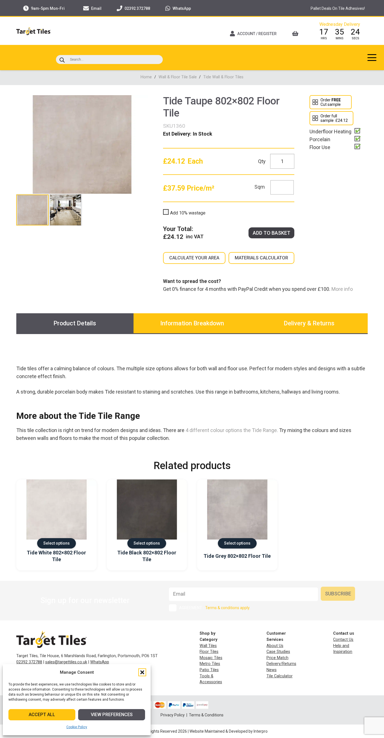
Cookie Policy (76, 727)
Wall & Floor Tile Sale (178, 77)
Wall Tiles (208, 645)
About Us (274, 645)
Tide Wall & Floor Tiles (223, 77)
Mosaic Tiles (211, 657)
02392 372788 (29, 662)
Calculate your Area (194, 258)
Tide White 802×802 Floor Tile (56, 556)
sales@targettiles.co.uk (66, 662)
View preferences (112, 714)
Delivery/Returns (281, 663)
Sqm (259, 187)
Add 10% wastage (187, 213)
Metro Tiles (210, 663)
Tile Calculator (279, 676)
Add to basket (271, 233)
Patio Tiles (209, 670)
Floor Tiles (209, 651)
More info (341, 289)
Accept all (42, 714)
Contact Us (343, 639)
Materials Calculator (261, 258)
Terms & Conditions (206, 715)
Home (146, 77)
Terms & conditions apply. (227, 608)
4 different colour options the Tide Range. (232, 430)
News (271, 670)
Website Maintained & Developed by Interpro (228, 731)
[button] (142, 672)
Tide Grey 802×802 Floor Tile (237, 556)
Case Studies (278, 651)
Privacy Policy (173, 715)
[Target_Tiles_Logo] (33, 31)
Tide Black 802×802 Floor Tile (146, 556)
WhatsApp (99, 662)
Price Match (277, 657)
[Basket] (297, 33)
